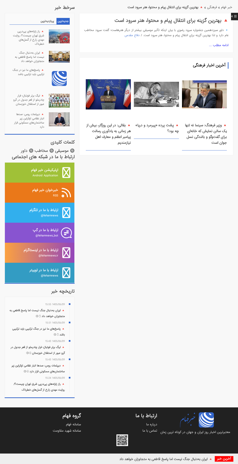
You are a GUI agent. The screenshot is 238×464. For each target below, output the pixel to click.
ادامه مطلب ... (218, 45)
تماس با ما (149, 430)
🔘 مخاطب (44, 151)
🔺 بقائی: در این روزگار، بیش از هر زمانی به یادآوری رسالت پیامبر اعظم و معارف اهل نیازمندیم (108, 134)
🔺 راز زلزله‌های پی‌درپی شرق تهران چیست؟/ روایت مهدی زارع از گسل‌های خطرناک (28, 37)
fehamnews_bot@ (45, 232)
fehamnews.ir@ (41, 252)
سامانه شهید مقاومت (67, 430)
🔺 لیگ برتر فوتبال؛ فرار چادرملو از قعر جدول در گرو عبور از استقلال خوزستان (28, 100)
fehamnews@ (44, 212)
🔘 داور (27, 151)
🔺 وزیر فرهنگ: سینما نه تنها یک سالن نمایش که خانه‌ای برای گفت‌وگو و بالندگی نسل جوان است (206, 134)
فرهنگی (212, 7)
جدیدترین (63, 21)
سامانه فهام (73, 424)
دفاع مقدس (132, 35)
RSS (45, 192)
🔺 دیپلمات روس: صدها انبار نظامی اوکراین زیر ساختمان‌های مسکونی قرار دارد (29, 120)
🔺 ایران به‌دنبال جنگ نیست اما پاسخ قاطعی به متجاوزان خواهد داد (165, 459)
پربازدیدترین (47, 21)
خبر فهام (226, 7)
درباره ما (151, 424)
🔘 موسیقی (65, 151)
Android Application (44, 172)
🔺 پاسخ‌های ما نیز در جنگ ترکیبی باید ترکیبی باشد (28, 72)
